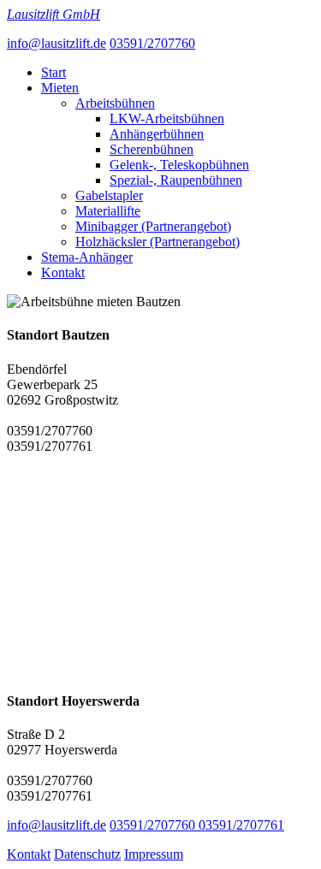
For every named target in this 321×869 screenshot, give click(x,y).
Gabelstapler (109, 195)
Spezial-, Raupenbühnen (176, 180)
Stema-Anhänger (87, 257)
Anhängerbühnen (157, 134)
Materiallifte (107, 211)
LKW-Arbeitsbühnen (167, 118)
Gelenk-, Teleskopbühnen (179, 164)
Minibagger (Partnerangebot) (153, 226)
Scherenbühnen (151, 149)
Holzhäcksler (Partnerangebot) (157, 241)
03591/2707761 (241, 825)
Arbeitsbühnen (115, 103)
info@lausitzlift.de (56, 43)
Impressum (153, 854)
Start (53, 72)
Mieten (60, 87)
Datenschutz (87, 854)
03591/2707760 (152, 43)
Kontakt (63, 272)
